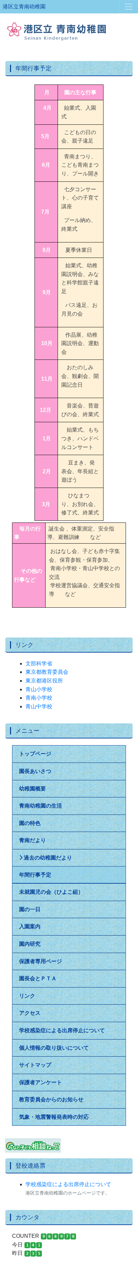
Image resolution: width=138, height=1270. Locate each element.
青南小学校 (38, 698)
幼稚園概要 (32, 788)
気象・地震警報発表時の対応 (54, 1117)
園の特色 (30, 823)
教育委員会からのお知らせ (51, 1099)
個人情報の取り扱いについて (54, 1048)
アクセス (30, 1013)
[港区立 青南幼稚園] (69, 28)
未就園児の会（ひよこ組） (51, 892)
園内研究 (30, 944)
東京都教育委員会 (46, 672)
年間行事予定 (35, 875)
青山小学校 (38, 689)
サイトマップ (35, 1065)
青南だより (32, 840)
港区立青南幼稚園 (24, 6)
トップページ (35, 754)
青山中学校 (38, 706)
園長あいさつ (35, 771)
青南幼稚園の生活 (40, 806)
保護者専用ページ (40, 961)
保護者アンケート (40, 1082)
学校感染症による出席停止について (62, 1030)
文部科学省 (38, 663)
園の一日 (30, 909)
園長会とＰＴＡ (38, 978)
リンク (27, 996)
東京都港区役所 (44, 680)
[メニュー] (128, 6)
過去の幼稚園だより (47, 858)
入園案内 (30, 926)
